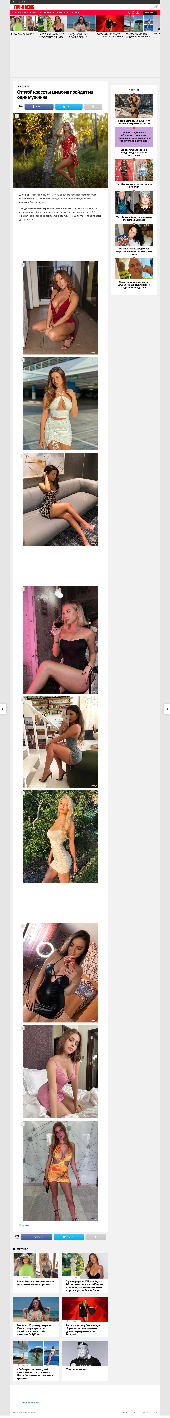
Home (124, 1412)
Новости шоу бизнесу (30, 1403)
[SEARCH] (133, 12)
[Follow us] (129, 12)
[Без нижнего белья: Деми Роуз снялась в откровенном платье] (134, 106)
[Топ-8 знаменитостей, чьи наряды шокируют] (134, 170)
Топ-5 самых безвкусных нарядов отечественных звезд (134, 219)
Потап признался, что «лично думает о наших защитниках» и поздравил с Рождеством (134, 285)
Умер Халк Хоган (75, 1369)
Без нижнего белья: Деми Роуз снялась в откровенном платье (134, 122)
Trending (156, 7)
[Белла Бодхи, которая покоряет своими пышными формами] (24, 23)
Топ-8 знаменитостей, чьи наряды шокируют (134, 185)
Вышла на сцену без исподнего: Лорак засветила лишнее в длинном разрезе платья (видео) (110, 34)
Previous (11, 27)
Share (17, 116)
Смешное (75, 13)
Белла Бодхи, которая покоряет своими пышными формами (23, 34)
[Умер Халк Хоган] (85, 1353)
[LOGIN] (137, 12)
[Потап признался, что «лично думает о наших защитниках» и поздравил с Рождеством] (134, 268)
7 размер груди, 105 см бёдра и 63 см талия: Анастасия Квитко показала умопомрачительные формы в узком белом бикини (52, 35)
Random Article (19, 2)
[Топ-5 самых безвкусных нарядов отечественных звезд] (134, 202)
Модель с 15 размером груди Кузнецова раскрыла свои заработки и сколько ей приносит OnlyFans (79, 35)
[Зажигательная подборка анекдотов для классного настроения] (134, 137)
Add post (149, 13)
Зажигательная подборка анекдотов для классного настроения (134, 152)
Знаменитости (46, 13)
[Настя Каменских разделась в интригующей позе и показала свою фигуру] (134, 235)
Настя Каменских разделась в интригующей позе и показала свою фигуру (134, 251)
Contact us (134, 1412)
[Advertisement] (85, 58)
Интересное (62, 13)
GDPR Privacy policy (149, 1412)
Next (159, 27)
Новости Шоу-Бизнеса (26, 13)
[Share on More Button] (93, 107)
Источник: (24, 1225)
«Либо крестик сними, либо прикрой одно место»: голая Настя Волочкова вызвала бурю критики (138, 35)
